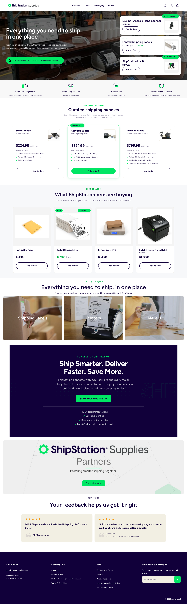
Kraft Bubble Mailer (24, 250)
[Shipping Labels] (32, 318)
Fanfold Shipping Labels (67, 250)
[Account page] (171, 5)
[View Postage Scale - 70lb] (114, 226)
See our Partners (93, 483)
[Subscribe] (177, 579)
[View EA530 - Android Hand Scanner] (150, 25)
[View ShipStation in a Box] (150, 66)
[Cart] (177, 5)
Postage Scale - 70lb (107, 250)
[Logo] (23, 5)
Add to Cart (131, 29)
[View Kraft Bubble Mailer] (32, 226)
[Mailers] (154, 318)
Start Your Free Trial (92, 398)
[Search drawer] (165, 5)
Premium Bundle (135, 130)
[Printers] (93, 318)
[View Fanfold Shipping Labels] (150, 45)
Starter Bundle (23, 130)
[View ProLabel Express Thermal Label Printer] (155, 226)
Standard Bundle (80, 130)
